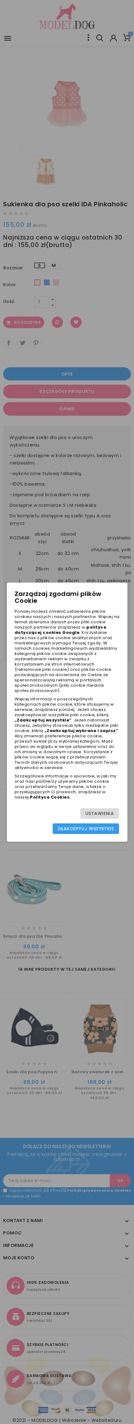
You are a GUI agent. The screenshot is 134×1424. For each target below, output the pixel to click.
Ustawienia (99, 813)
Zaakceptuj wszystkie (86, 829)
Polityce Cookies (49, 797)
